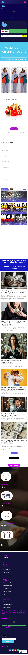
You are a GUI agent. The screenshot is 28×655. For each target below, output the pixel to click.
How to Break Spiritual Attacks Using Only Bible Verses (7, 205)
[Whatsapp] (18, 650)
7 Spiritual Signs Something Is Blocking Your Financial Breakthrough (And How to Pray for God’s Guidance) (21, 214)
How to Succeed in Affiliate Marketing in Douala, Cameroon (13, 361)
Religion (3, 193)
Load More (14, 453)
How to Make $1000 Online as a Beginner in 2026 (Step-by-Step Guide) (14, 414)
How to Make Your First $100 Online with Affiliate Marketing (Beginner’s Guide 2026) (14, 388)
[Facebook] (10, 650)
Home (2, 59)
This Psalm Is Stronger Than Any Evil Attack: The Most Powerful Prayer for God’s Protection (21, 204)
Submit (5, 179)
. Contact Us (5, 560)
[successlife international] (3, 2)
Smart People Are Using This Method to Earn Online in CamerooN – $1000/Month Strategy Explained (13, 323)
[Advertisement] (14, 240)
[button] (14, 11)
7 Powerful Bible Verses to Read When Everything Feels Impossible (14, 195)
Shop (7, 59)
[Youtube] (15, 650)
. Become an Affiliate (7, 582)
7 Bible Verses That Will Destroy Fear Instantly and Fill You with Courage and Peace (7, 215)
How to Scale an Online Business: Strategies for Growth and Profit (14, 441)
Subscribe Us (8, 641)
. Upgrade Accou (6, 591)
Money (20, 224)
